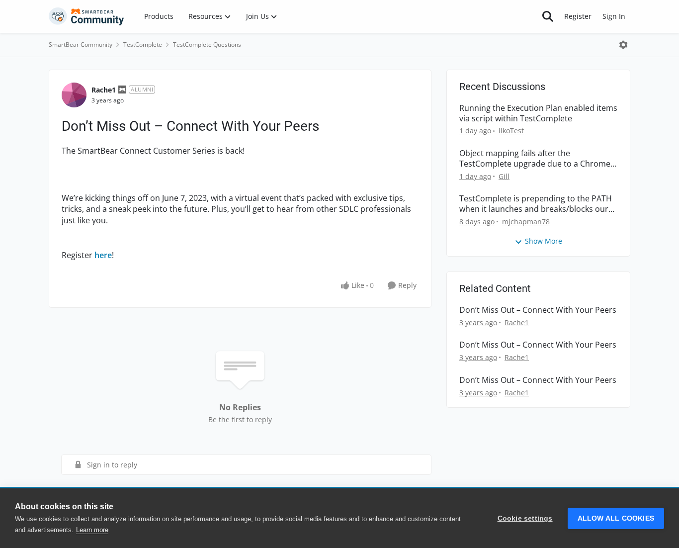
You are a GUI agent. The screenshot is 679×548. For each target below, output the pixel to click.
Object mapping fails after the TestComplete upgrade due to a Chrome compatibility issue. (534, 158)
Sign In (613, 16)
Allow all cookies (616, 518)
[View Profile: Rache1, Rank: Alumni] (74, 95)
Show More (543, 241)
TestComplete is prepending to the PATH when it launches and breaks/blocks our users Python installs (535, 203)
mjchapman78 (526, 221)
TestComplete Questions (207, 44)
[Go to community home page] (86, 16)
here (103, 255)
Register (578, 16)
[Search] (548, 16)
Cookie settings (525, 518)
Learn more (92, 530)
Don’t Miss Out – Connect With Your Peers (537, 310)
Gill (504, 176)
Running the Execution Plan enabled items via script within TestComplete (538, 113)
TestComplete (142, 44)
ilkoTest (511, 130)
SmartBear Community (80, 44)
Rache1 (103, 89)
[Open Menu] (623, 45)
